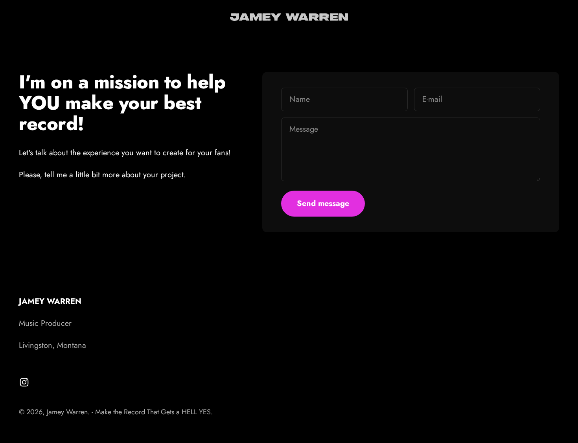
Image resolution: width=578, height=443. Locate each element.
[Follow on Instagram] (24, 382)
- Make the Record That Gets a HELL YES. (152, 412)
